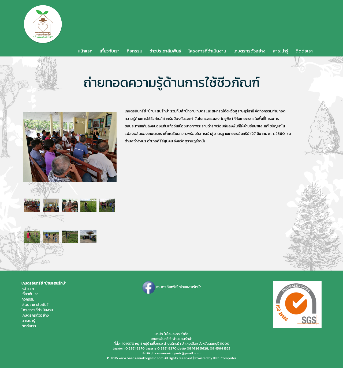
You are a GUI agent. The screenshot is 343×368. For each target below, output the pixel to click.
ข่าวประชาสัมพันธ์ (165, 51)
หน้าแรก (85, 51)
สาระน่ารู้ (280, 51)
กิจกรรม (134, 51)
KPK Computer (224, 358)
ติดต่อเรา (304, 51)
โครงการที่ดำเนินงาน (207, 51)
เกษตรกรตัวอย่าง (249, 51)
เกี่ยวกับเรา (110, 51)
